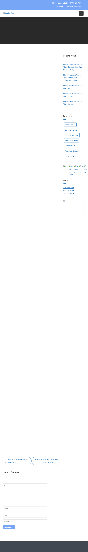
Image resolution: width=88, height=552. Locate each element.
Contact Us (59, 7)
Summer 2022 (68, 187)
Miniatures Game (71, 140)
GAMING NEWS (75, 3)
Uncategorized (70, 156)
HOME (53, 3)
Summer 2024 (68, 190)
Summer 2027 (62, 3)
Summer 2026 (68, 193)
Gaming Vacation (71, 135)
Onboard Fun (70, 146)
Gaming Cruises (71, 130)
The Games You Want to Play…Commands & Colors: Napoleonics (72, 77)
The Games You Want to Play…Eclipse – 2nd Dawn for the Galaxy (73, 67)
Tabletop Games (71, 151)
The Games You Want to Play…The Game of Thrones (46, 460)
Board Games (70, 124)
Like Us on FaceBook (73, 7)
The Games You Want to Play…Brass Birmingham (16, 460)
